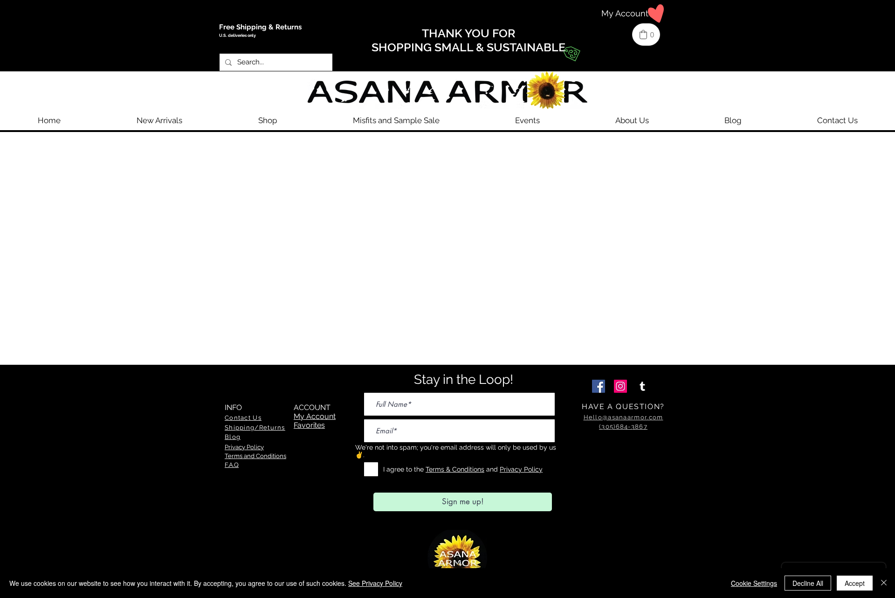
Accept (855, 583)
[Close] (883, 583)
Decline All (807, 583)
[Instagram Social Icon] (620, 386)
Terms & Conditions (455, 469)
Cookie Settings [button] (754, 583)
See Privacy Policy (375, 583)
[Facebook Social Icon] (598, 386)
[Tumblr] (642, 386)
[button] (267, 120)
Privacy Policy (521, 469)
